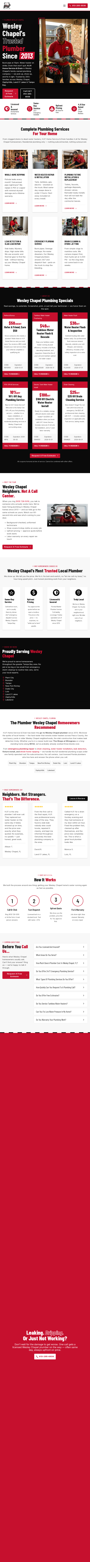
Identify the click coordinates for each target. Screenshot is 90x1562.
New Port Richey (44, 763)
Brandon (23, 763)
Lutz (65, 763)
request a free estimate (9, 94)
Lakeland (51, 770)
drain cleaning (43, 749)
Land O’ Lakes (19, 82)
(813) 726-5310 (22, 501)
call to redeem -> (11, 374)
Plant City (12, 763)
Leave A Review (77, 798)
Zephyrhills (7, 82)
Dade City (56, 763)
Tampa (31, 763)
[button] (67, 515)
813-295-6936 (79, 5)
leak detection (80, 749)
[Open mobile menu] (64, 6)
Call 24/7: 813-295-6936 (27, 94)
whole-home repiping (29, 752)
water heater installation (62, 749)
